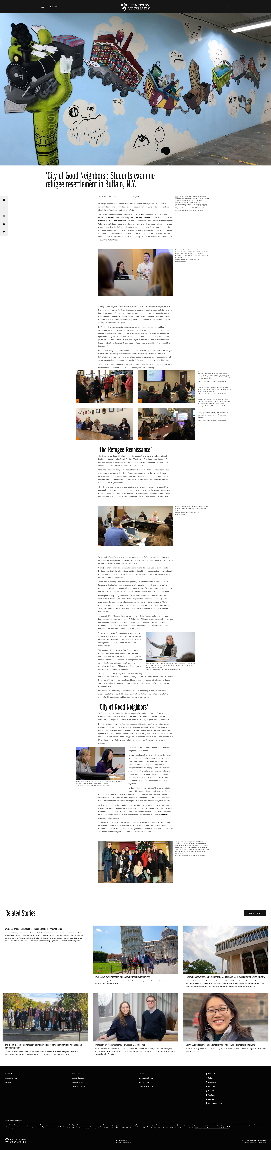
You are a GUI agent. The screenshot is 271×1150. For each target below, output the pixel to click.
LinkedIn (211, 1091)
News (51, 6)
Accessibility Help (11, 1078)
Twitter (210, 1078)
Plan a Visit (76, 1074)
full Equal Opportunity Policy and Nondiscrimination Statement (212, 1128)
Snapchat (211, 1086)
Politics (111, 217)
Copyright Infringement (250, 1142)
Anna (140, 214)
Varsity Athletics (77, 1082)
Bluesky (211, 1099)
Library (141, 1074)
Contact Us (8, 1074)
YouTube (211, 1095)
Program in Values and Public (112, 220)
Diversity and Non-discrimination (13, 1120)
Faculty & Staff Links (146, 1086)
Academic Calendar (146, 1078)
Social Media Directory (216, 1103)
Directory (8, 1082)
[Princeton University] (15, 1141)
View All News (254, 913)
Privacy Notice (262, 1142)
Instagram (212, 1082)
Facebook (211, 1074)
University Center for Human (136, 217)
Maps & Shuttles (78, 1078)
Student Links (144, 1082)
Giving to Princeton (78, 1086)
